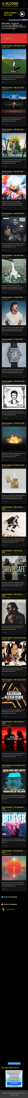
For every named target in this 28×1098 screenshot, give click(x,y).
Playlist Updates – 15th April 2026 (12, 255)
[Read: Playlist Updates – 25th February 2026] (14, 524)
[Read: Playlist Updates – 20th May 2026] (14, 145)
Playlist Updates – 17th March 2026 (13, 381)
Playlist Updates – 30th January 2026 (14, 680)
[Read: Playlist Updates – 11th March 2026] (14, 438)
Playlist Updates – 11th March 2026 (13, 423)
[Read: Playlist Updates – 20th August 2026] (14, 61)
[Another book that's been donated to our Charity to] (14, 994)
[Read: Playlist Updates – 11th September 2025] (14, 824)
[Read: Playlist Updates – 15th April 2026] (14, 271)
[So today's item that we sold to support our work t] (14, 1009)
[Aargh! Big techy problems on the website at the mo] (14, 935)
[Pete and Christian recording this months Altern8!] (14, 950)
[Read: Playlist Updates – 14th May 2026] (14, 187)
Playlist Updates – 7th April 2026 (12, 297)
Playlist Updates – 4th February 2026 (13, 638)
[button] (14, 25)
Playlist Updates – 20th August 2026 (13, 45)
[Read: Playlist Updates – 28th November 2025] (14, 739)
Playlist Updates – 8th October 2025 (13, 765)
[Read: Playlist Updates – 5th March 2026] (14, 480)
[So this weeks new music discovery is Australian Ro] (14, 1024)
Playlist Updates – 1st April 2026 (12, 339)
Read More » (5, 82)
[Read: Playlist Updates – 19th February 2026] (14, 567)
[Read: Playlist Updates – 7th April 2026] (14, 313)
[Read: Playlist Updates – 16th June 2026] (14, 103)
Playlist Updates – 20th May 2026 (12, 129)
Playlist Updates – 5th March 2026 (13, 465)
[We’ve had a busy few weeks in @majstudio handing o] (14, 920)
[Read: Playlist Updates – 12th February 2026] (14, 611)
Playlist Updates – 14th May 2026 (12, 171)
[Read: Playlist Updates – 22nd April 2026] (14, 229)
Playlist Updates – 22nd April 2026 (13, 213)
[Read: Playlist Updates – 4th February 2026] (14, 653)
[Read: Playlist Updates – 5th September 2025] (14, 868)
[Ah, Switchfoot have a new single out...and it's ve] (14, 979)
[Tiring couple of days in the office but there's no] (14, 1054)
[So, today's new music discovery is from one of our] (14, 965)
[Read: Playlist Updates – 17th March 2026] (14, 396)
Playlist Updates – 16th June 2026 (13, 87)
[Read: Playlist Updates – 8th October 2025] (14, 780)
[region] (14, 25)
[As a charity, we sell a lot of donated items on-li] (14, 1039)
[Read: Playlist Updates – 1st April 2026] (14, 354)
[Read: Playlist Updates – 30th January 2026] (14, 695)
